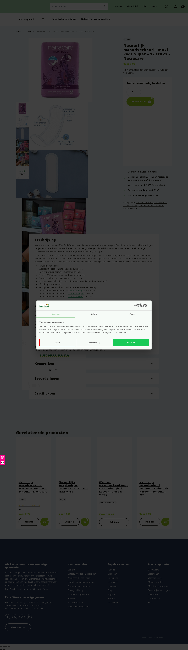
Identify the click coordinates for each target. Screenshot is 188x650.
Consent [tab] (55, 314)
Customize (92, 343)
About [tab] (132, 314)
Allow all (131, 343)
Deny (57, 343)
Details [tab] (94, 314)
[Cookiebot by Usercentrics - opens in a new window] (137, 305)
